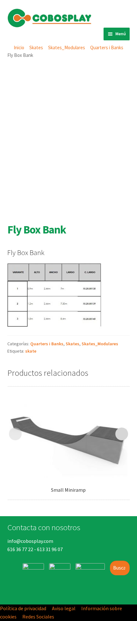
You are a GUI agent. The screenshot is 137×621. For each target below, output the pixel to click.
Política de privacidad (23, 608)
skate (30, 351)
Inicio (19, 47)
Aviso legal (64, 608)
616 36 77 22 (20, 549)
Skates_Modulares (66, 47)
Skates (36, 47)
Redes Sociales (38, 616)
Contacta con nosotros (43, 527)
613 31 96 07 (50, 549)
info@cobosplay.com (30, 541)
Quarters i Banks (106, 47)
